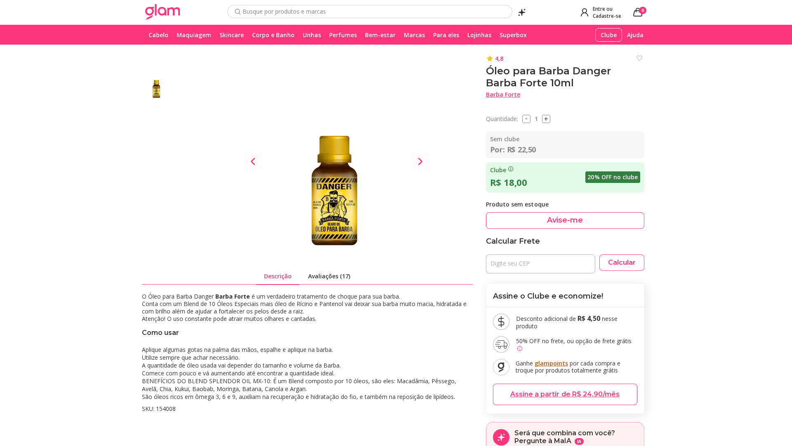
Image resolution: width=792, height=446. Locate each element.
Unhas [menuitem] (312, 35)
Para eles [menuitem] (446, 35)
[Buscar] (237, 11)
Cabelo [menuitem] (158, 35)
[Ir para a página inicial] (162, 12)
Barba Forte (503, 94)
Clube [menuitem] (609, 35)
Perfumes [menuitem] (343, 35)
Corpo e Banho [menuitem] (273, 35)
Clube (498, 170)
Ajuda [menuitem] (635, 35)
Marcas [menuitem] (414, 35)
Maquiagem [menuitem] (194, 35)
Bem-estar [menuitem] (380, 35)
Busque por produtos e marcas (284, 11)
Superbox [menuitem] (513, 35)
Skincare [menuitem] (231, 35)
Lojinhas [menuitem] (479, 35)
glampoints (551, 363)
